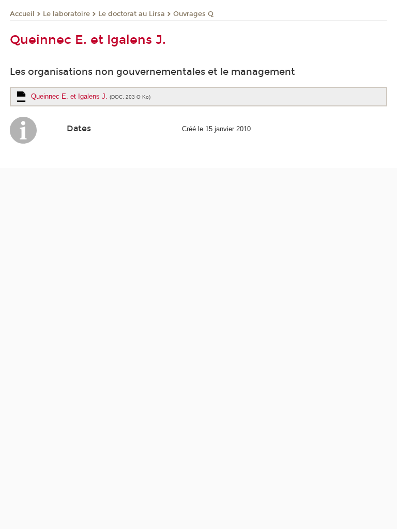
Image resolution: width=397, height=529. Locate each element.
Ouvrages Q (193, 14)
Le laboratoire (66, 14)
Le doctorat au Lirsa (131, 14)
